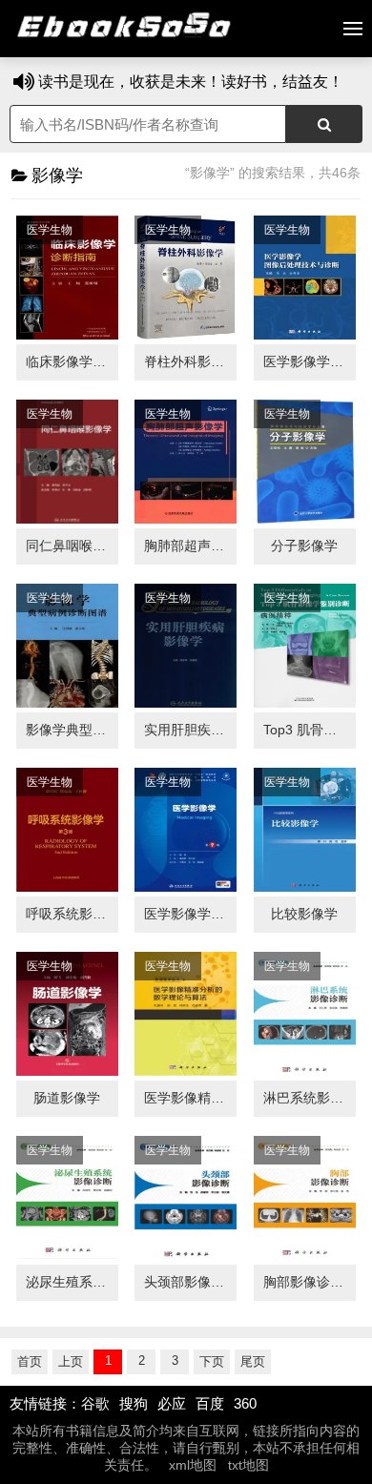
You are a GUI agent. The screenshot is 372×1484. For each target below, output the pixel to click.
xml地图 (193, 1465)
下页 (211, 1361)
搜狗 (133, 1403)
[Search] (324, 124)
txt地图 (248, 1465)
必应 (171, 1403)
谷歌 (95, 1403)
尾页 (252, 1361)
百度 (210, 1403)
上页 (70, 1361)
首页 (29, 1361)
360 (245, 1403)
